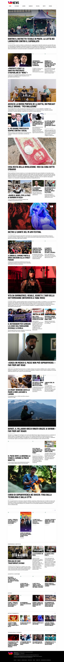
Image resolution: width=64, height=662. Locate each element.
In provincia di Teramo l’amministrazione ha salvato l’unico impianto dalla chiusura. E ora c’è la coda (18, 463)
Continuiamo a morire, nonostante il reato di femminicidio (37, 63)
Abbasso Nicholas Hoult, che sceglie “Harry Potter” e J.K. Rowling (50, 322)
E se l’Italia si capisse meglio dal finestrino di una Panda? (37, 451)
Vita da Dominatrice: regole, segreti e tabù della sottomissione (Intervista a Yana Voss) (31, 296)
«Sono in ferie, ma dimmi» (49, 383)
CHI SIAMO (17, 6)
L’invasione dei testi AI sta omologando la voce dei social (50, 643)
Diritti (44, 6)
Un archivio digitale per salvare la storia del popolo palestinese (50, 190)
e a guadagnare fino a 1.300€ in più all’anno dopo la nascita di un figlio (18, 397)
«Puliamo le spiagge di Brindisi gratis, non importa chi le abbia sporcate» (50, 521)
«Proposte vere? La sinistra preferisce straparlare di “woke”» (18, 70)
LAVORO (23, 6)
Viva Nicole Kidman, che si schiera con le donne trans (50, 318)
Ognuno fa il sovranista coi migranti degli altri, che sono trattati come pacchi (50, 64)
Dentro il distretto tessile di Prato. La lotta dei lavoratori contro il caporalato (31, 40)
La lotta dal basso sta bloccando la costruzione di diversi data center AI (50, 124)
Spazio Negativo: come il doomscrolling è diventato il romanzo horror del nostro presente (13, 644)
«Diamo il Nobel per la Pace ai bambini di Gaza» (19, 196)
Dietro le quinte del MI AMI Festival (24, 231)
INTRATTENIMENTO (13, 613)
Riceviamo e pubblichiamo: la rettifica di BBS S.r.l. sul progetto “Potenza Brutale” (13, 579)
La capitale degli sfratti (49, 554)
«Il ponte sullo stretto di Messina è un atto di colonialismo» (37, 521)
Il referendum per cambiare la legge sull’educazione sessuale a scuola (19, 326)
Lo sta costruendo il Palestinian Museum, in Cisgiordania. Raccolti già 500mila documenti (50, 195)
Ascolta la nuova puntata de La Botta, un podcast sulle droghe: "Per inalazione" (31, 105)
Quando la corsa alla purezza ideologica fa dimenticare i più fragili (38, 604)
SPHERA (50, 6)
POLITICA (37, 6)
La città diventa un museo (37, 554)
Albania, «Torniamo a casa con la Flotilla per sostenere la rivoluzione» (13, 521)
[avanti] (55, 510)
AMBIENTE (31, 6)
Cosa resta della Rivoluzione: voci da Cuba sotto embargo (31, 168)
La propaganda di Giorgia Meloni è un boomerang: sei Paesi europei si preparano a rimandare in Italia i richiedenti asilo (50, 70)
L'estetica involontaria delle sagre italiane (50, 450)
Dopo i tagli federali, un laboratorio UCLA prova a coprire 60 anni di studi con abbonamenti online (50, 256)
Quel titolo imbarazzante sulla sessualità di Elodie (37, 318)
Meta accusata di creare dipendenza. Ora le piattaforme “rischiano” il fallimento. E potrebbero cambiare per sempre (19, 133)
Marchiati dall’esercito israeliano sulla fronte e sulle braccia (37, 193)
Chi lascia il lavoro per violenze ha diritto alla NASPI (37, 384)
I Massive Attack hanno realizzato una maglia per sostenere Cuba (37, 250)
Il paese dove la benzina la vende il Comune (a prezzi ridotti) (19, 458)
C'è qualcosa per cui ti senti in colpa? (25, 623)
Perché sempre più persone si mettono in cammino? (50, 585)
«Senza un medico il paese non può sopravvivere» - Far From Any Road (32, 363)
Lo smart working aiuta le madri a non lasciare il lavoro (19, 392)
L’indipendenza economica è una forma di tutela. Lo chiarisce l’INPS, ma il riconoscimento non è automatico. (38, 389)
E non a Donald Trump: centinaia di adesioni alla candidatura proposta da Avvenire (18, 200)
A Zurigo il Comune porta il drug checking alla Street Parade (19, 257)
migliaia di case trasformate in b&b (16, 562)
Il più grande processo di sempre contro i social (18, 129)
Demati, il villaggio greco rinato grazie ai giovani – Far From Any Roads (32, 429)
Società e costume (14, 574)
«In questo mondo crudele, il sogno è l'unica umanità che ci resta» (13, 624)
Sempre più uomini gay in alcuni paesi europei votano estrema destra (25, 534)
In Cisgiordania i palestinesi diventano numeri (37, 189)
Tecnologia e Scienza (15, 632)
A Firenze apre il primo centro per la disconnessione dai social (37, 123)
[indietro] (53, 510)
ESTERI (10, 593)
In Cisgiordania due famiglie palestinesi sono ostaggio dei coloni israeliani (50, 604)
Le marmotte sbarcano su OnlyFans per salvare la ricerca (50, 250)
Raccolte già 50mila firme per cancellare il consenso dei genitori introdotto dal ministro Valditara (19, 331)
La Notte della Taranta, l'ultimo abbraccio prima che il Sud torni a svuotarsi (38, 585)
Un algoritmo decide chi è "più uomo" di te (37, 642)
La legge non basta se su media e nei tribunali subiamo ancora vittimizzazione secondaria (38, 70)
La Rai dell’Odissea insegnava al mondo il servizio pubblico (50, 624)
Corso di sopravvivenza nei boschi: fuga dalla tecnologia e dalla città (30, 495)
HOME (10, 6)
